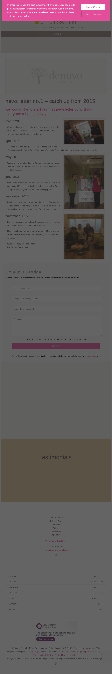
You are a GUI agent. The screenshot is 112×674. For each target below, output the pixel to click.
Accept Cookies (93, 7)
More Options (93, 14)
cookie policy (22, 16)
